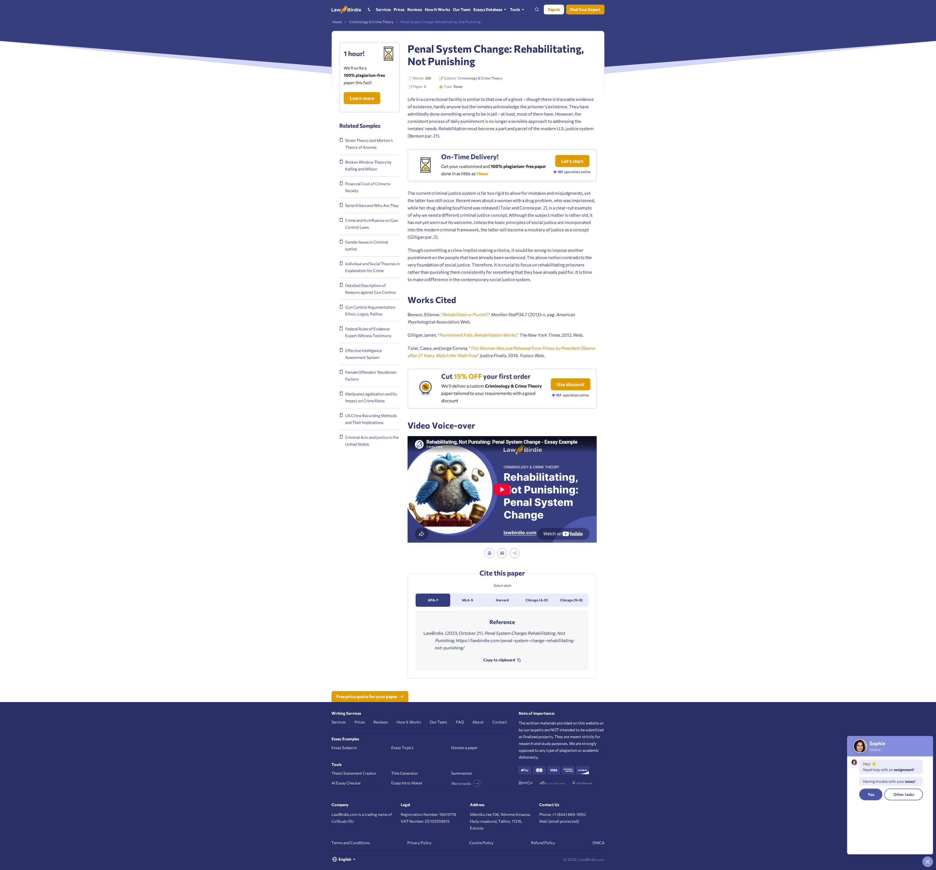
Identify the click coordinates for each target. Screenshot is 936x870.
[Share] (515, 553)
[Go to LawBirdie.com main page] (346, 9)
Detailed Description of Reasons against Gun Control (370, 288)
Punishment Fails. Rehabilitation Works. (478, 335)
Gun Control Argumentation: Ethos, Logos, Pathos (370, 310)
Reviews (380, 722)
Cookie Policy (481, 842)
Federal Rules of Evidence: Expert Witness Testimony (368, 332)
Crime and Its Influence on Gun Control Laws (371, 223)
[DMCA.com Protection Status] (526, 782)
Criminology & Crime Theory (480, 78)
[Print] (489, 553)
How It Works (409, 722)
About (478, 722)
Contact (499, 722)
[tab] (433, 600)
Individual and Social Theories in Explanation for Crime (372, 267)
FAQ (460, 722)
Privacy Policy (419, 842)
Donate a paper (464, 747)
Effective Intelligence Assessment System (363, 354)
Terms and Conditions (351, 842)
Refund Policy (543, 842)
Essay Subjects (344, 747)
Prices (359, 722)
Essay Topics (402, 747)
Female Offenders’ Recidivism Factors (370, 375)
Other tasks (903, 794)
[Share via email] (502, 553)
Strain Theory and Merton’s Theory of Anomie (369, 143)
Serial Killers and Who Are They (372, 205)
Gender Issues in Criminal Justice (366, 245)
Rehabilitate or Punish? (465, 314)
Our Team (438, 722)
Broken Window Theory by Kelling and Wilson (368, 165)
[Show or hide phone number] (369, 9)
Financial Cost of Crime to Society (367, 187)
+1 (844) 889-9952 (569, 814)
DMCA (598, 842)
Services (339, 722)
